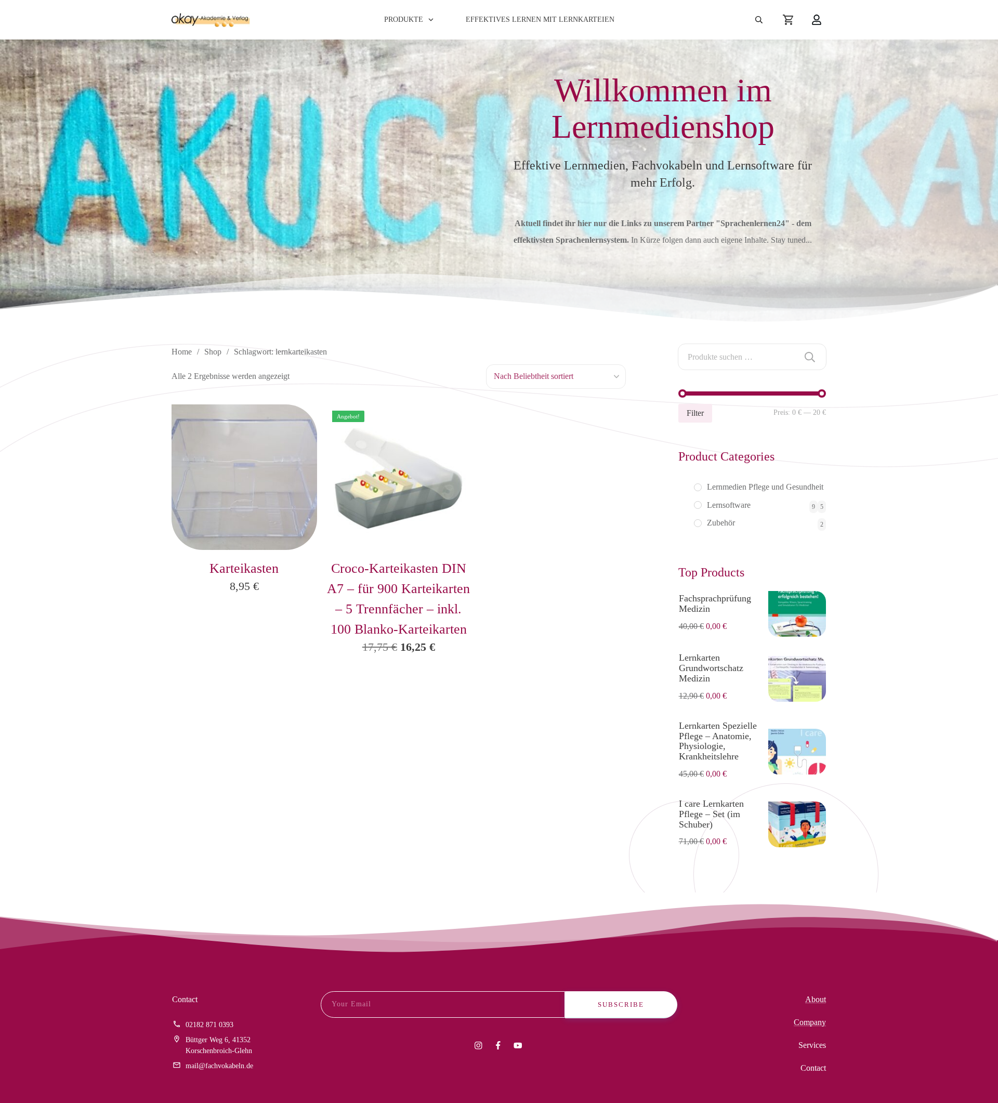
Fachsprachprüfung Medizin (715, 603)
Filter (695, 413)
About (815, 999)
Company (810, 1022)
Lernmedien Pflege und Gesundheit (765, 486)
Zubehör (721, 522)
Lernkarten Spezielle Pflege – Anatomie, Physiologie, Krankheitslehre (718, 740)
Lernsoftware (729, 505)
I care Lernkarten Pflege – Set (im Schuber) (711, 814)
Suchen (810, 357)
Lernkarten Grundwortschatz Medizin (711, 668)
